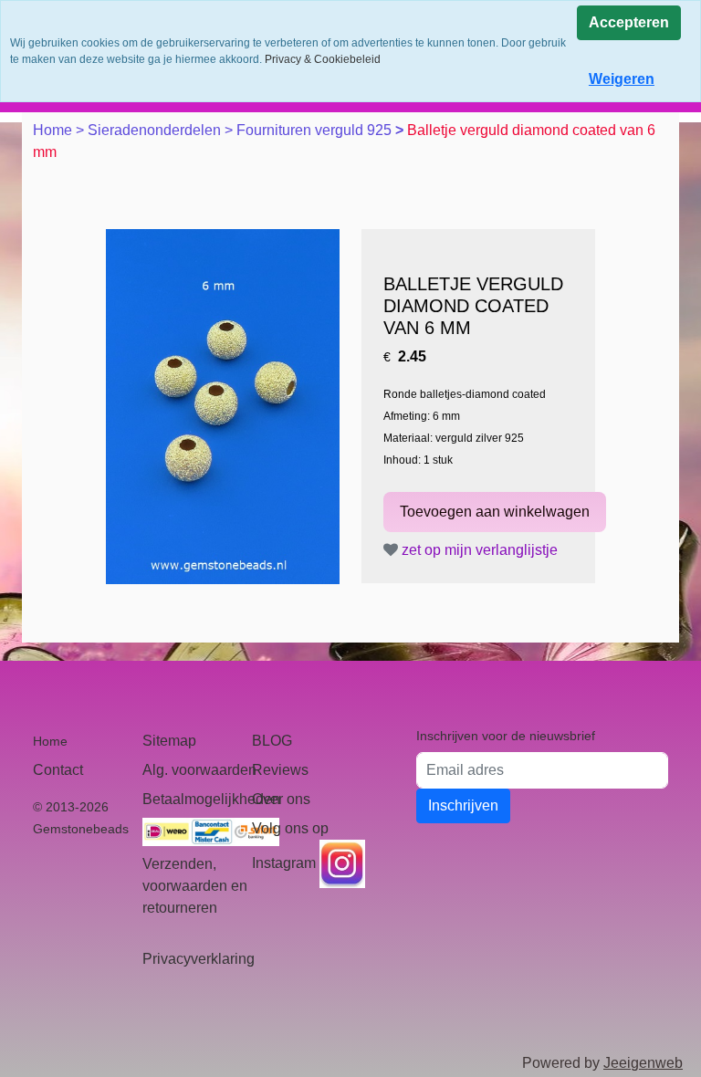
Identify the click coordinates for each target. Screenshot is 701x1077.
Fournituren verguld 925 (315, 130)
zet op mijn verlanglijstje (478, 550)
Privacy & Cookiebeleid (323, 59)
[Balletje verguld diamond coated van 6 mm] (223, 406)
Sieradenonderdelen (156, 130)
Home (54, 130)
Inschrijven (463, 805)
